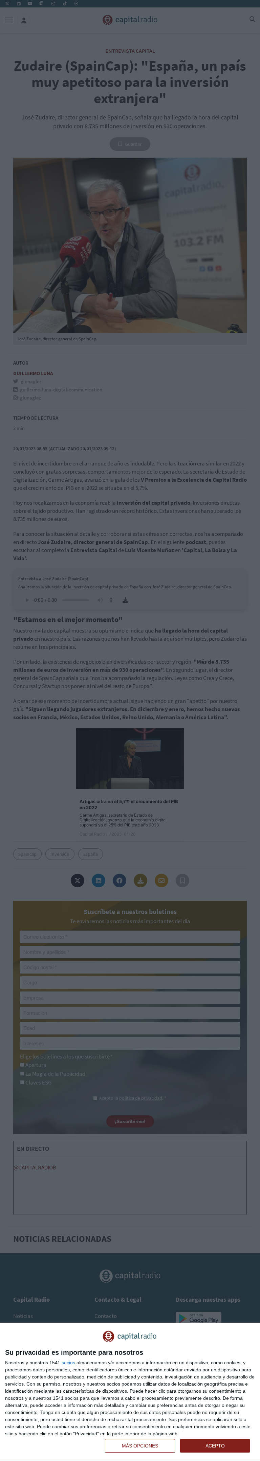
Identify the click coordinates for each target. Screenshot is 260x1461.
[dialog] (130, 1392)
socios (68, 1362)
